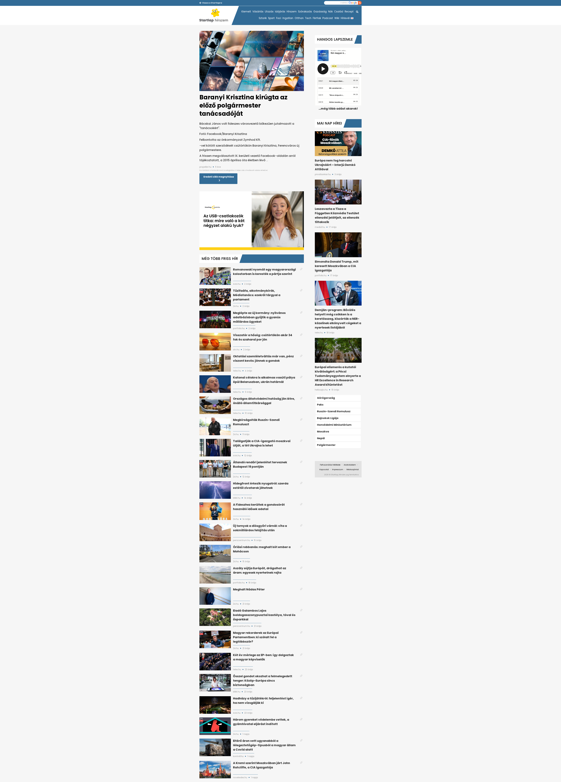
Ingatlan (288, 18)
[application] (251, 220)
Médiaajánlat (353, 469)
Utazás (269, 11)
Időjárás (280, 11)
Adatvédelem (350, 465)
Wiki (336, 18)
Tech (308, 18)
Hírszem (292, 11)
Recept (349, 11)
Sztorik (263, 18)
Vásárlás (257, 11)
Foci (278, 18)
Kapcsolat (324, 469)
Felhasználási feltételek (330, 465)
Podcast (327, 18)
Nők (330, 11)
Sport (271, 18)
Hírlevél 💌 (347, 18)
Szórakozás (305, 11)
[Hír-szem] (215, 15)
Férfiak (317, 18)
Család (338, 11)
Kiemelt (246, 11)
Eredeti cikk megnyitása (219, 176)
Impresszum (337, 469)
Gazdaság (320, 11)
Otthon (299, 18)
